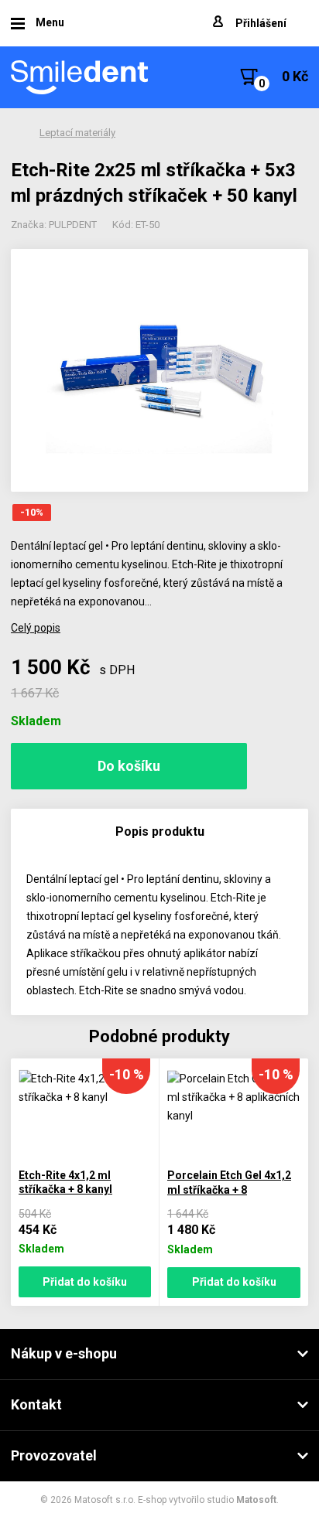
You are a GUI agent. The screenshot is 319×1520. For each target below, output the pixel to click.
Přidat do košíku (85, 1282)
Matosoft (256, 1499)
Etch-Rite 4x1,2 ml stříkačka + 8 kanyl (65, 1182)
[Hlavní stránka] (80, 77)
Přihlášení (260, 23)
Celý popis (35, 628)
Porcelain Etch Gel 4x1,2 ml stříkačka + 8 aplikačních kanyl (229, 1189)
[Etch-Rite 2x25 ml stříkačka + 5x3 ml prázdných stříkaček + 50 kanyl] (159, 370)
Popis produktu (159, 831)
